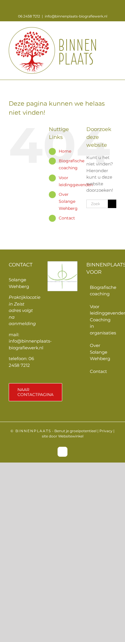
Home (65, 151)
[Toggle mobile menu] (114, 30)
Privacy (105, 431)
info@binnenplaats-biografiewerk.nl (76, 16)
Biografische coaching (101, 291)
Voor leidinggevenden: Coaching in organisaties (101, 320)
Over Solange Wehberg (68, 201)
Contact (67, 218)
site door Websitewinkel (62, 436)
